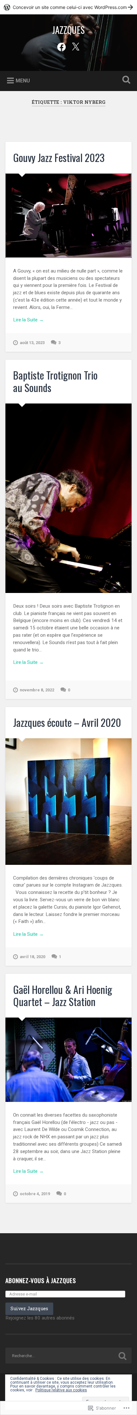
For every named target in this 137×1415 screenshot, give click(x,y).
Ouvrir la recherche (125, 80)
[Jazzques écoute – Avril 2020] (68, 801)
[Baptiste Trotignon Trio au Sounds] (68, 498)
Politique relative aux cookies (61, 1390)
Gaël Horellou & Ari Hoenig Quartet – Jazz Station (62, 995)
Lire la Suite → (28, 320)
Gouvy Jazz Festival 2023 (59, 157)
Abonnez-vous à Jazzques (40, 1280)
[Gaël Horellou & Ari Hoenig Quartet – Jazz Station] (68, 1060)
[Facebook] (61, 46)
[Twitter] (75, 46)
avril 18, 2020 (32, 956)
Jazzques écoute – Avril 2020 (67, 722)
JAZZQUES (68, 29)
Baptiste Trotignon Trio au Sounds (55, 381)
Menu (23, 80)
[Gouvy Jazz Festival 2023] (68, 215)
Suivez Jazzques (29, 1308)
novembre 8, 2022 (37, 690)
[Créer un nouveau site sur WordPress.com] (68, 7)
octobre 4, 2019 (35, 1193)
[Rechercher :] (68, 1356)
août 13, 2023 (32, 342)
